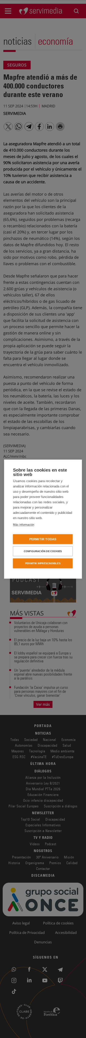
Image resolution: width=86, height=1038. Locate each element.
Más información (23, 524)
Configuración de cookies (43, 551)
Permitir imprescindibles (42, 563)
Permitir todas (42, 539)
